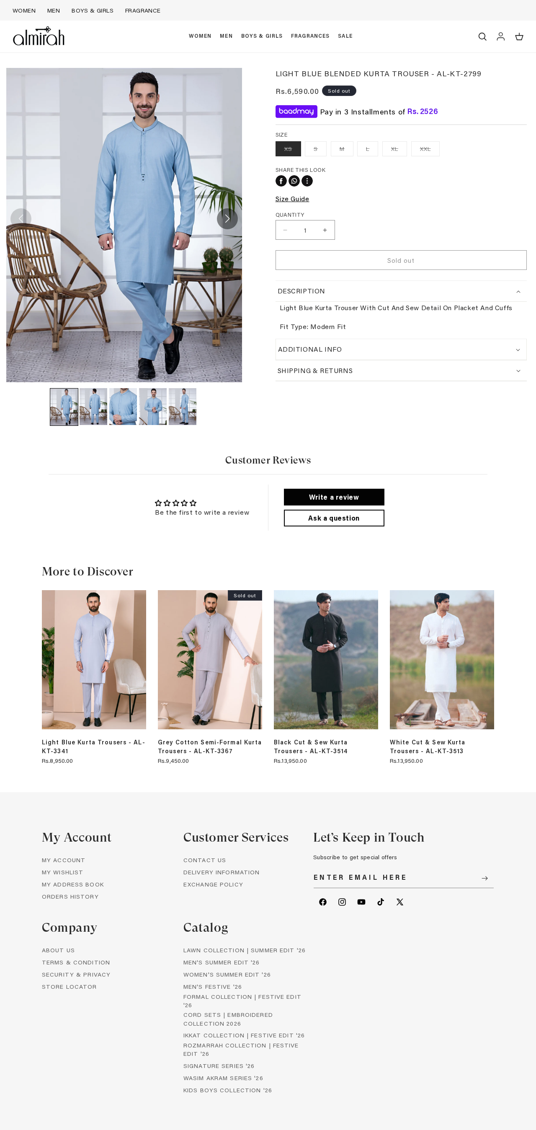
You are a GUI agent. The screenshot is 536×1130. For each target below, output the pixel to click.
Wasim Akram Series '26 (223, 1078)
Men (53, 10)
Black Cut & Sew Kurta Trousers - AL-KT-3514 (311, 746)
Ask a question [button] (333, 517)
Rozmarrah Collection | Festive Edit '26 (241, 1049)
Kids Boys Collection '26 (227, 1090)
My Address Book (73, 884)
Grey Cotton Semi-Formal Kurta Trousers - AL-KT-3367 (210, 746)
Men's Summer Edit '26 (221, 962)
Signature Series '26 (219, 1066)
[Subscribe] (484, 878)
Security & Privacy (76, 974)
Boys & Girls (92, 10)
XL (399, 150)
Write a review (334, 496)
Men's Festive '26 (212, 986)
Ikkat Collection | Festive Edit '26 (244, 1035)
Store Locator (69, 986)
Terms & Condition (76, 962)
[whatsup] (294, 181)
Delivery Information (221, 872)
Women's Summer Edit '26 (227, 974)
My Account (63, 860)
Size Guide (292, 198)
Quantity (290, 214)
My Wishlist (62, 872)
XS (292, 150)
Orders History (70, 896)
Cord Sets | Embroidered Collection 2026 (228, 1019)
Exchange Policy (213, 884)
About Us (58, 950)
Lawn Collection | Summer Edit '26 (244, 950)
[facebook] (281, 181)
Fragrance (143, 10)
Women (24, 10)
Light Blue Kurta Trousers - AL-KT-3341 (93, 746)
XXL (430, 150)
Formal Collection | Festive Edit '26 (242, 1001)
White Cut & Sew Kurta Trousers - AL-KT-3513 (428, 746)
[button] (200, 36)
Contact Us (204, 860)
